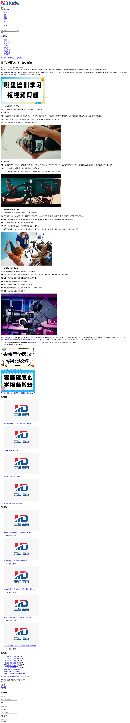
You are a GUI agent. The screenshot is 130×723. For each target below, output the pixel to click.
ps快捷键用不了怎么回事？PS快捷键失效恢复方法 (19, 589)
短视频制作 (29, 168)
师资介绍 (7, 47)
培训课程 (7, 41)
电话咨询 (3, 687)
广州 (5, 12)
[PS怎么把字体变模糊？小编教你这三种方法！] (21, 531)
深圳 (5, 16)
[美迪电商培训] (10, 5)
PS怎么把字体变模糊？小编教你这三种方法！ (18, 532)
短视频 (11, 72)
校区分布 (7, 49)
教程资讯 (7, 51)
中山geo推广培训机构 (12, 671)
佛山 (5, 14)
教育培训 (7, 43)
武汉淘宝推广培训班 (11, 660)
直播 (60, 229)
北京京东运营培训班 (11, 666)
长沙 (5, 27)
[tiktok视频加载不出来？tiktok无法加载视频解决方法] (21, 644)
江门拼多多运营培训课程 (13, 664)
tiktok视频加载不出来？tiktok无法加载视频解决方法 (20, 646)
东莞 (5, 18)
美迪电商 (3, 58)
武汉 (5, 25)
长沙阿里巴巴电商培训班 (13, 668)
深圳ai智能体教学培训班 (13, 669)
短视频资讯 (18, 58)
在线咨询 (19, 344)
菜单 (2, 32)
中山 (5, 20)
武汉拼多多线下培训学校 (13, 662)
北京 (5, 23)
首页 (5, 40)
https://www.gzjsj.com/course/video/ (33, 339)
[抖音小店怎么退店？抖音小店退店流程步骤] (21, 616)
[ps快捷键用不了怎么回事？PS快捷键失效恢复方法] (21, 587)
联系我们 (7, 54)
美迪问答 (7, 53)
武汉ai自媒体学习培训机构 (14, 673)
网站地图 (30, 676)
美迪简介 (7, 45)
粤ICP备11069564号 (7, 682)
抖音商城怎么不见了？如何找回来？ (15, 561)
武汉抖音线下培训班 (11, 656)
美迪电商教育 (5, 339)
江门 (5, 21)
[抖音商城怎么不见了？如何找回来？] (21, 559)
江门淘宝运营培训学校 (12, 658)
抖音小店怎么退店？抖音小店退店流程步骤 (17, 617)
